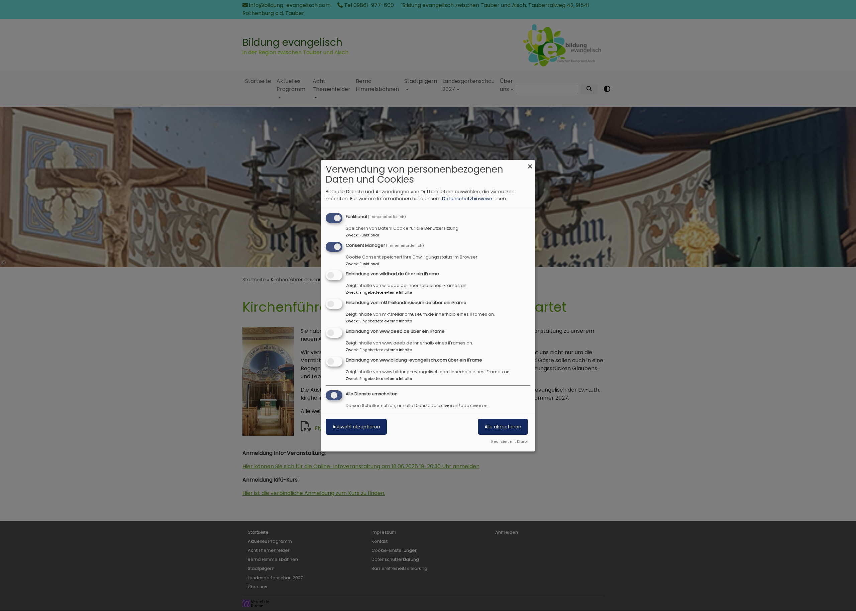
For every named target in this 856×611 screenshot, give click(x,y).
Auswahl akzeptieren (356, 426)
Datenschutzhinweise (467, 198)
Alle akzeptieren (503, 426)
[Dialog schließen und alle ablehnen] (530, 164)
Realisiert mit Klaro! (509, 441)
